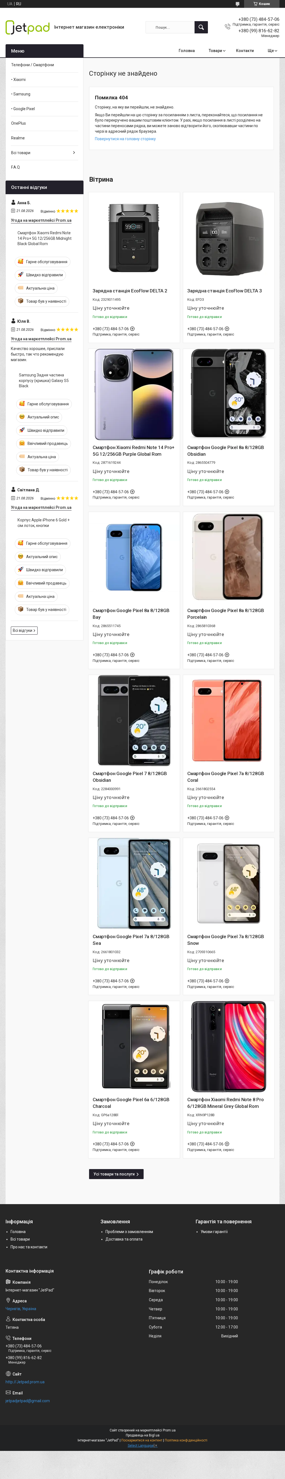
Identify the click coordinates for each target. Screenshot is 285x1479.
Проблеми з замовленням (129, 1231)
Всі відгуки (22, 630)
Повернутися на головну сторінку (125, 139)
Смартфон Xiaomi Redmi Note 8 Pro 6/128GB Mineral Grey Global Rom (225, 1103)
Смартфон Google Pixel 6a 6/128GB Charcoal (131, 1103)
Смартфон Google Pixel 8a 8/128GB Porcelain (225, 614)
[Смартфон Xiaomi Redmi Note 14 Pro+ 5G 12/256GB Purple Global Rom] (134, 394)
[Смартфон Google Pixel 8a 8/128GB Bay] (134, 557)
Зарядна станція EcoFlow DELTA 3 (224, 291)
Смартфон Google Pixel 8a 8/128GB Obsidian (225, 451)
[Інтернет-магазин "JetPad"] (28, 27)
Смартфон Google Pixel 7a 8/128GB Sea (131, 940)
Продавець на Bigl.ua (142, 1435)
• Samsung (20, 94)
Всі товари (20, 153)
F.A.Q (15, 167)
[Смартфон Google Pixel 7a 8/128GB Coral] (228, 720)
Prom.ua (169, 1430)
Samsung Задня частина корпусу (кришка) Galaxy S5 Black (44, 380)
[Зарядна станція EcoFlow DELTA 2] (134, 238)
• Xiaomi (18, 79)
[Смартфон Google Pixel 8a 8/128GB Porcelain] (228, 557)
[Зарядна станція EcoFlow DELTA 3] (228, 238)
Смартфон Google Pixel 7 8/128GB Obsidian (130, 777)
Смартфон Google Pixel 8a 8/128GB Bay (131, 614)
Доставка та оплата (123, 1239)
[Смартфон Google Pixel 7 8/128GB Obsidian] (134, 720)
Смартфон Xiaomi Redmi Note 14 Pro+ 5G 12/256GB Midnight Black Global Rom (45, 238)
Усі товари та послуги (114, 1174)
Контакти (245, 50)
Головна (187, 50)
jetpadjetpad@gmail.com (28, 1401)
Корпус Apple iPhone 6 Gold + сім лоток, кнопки (44, 523)
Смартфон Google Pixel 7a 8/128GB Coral (225, 777)
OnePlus (18, 123)
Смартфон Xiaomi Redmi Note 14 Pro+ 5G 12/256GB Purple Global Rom (134, 451)
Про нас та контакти (29, 1247)
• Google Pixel (23, 109)
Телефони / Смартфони (32, 65)
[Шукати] (201, 27)
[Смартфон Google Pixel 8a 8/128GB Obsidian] (228, 394)
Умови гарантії (214, 1231)
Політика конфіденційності (186, 1440)
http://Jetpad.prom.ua (25, 1382)
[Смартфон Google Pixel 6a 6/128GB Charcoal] (134, 1046)
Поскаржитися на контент (141, 1440)
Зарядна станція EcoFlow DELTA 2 (130, 291)
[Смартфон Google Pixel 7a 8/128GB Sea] (134, 883)
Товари (215, 50)
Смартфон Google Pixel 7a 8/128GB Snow (225, 940)
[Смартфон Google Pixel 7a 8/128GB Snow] (228, 883)
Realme (18, 138)
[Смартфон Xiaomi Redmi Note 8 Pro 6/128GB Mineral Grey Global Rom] (228, 1046)
